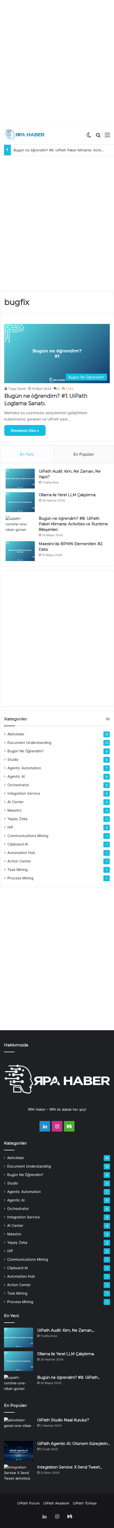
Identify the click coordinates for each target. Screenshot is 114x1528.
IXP (10, 827)
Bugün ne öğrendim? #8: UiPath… (68, 1377)
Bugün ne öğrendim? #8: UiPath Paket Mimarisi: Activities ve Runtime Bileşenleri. (73, 524)
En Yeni (27, 454)
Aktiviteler (15, 734)
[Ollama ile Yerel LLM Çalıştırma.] (20, 502)
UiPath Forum (28, 1503)
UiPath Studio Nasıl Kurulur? (63, 1420)
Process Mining (20, 878)
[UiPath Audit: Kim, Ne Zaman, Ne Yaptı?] (20, 479)
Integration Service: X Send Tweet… (69, 1467)
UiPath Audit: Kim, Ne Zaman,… (66, 1330)
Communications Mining (27, 836)
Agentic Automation (24, 768)
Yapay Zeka (17, 819)
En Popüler (83, 454)
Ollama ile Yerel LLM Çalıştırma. (67, 494)
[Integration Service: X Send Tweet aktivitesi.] (18, 1474)
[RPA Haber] (25, 135)
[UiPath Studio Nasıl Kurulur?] (18, 1427)
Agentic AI (16, 776)
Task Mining (17, 869)
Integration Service (23, 793)
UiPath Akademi (56, 1503)
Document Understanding (29, 742)
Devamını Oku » (25, 430)
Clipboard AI (17, 844)
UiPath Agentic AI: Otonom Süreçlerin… (73, 1443)
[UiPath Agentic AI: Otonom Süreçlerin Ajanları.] (18, 1451)
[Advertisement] (57, 62)
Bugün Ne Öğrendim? (25, 751)
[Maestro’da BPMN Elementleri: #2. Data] (20, 551)
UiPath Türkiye (85, 1503)
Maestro (14, 810)
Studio (12, 759)
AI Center (15, 802)
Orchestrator (18, 785)
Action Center (19, 861)
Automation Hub (21, 853)
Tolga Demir (17, 389)
